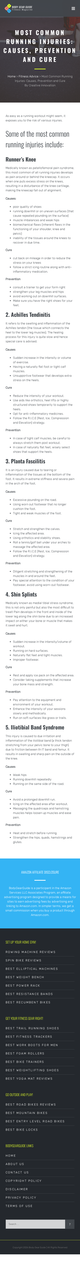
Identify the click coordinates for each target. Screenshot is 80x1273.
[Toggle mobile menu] (74, 8)
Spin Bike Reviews (24, 960)
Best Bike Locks (22, 1129)
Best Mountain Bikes (27, 1113)
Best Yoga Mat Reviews (29, 1078)
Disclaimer (17, 1189)
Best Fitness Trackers (29, 1036)
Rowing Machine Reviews (31, 952)
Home (12, 76)
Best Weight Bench (25, 977)
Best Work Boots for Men (32, 1045)
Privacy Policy (21, 1197)
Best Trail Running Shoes (32, 1028)
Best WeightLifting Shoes (32, 1070)
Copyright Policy (24, 1181)
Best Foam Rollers (25, 1053)
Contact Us (17, 1172)
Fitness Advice (29, 76)
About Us (15, 1164)
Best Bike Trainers (25, 1062)
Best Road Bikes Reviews (31, 1104)
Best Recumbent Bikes (28, 1002)
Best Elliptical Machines (32, 969)
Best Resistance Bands (29, 994)
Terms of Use (19, 1206)
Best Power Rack (23, 985)
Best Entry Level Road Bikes (35, 1121)
